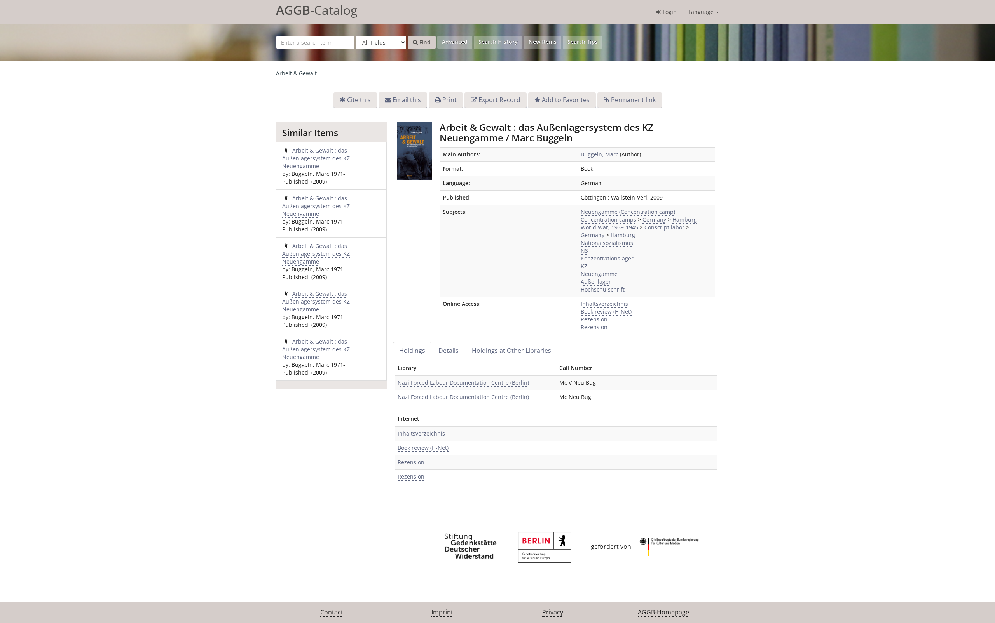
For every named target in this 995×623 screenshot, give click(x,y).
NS (584, 250)
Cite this (359, 99)
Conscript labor (664, 227)
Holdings (412, 350)
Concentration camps (608, 219)
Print (449, 99)
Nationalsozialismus (607, 242)
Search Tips (582, 41)
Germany (654, 219)
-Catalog (316, 10)
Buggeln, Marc (599, 154)
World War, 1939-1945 (609, 227)
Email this (407, 99)
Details (448, 350)
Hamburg (684, 219)
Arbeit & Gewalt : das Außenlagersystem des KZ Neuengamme (316, 158)
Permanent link (633, 99)
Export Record (499, 99)
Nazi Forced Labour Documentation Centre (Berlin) (463, 382)
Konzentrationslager (607, 258)
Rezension (594, 319)
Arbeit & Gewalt (296, 73)
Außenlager (596, 281)
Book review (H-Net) (606, 311)
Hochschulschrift (603, 289)
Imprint (442, 612)
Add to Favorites (566, 99)
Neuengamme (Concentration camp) (628, 211)
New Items (543, 41)
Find (424, 42)
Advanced (455, 41)
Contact (331, 612)
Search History (498, 41)
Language (701, 12)
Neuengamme (599, 274)
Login (669, 12)
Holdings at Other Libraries (511, 350)
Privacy (552, 612)
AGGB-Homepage (663, 612)
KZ (584, 266)
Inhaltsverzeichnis (604, 303)
